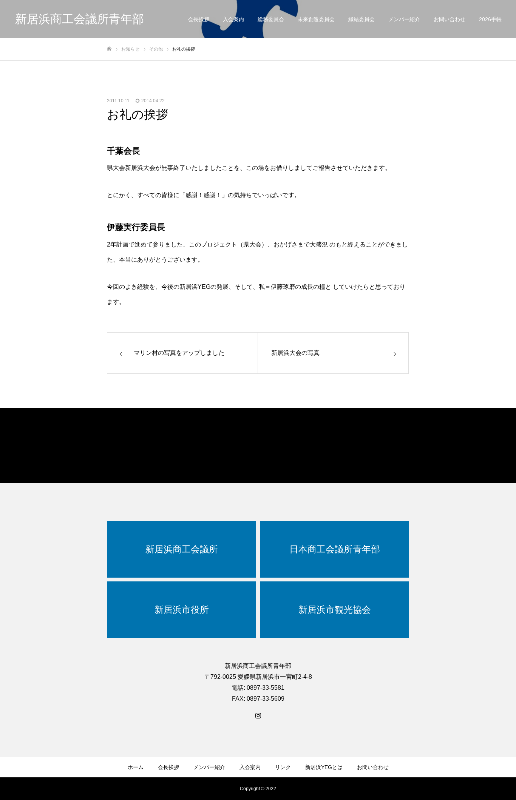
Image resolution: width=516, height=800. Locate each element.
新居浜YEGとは (324, 767)
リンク (283, 767)
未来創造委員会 (316, 19)
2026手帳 (490, 19)
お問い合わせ (449, 19)
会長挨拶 (198, 19)
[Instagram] (258, 715)
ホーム (136, 767)
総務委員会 (271, 19)
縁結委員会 (361, 19)
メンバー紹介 (404, 19)
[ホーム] (109, 48)
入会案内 (233, 19)
